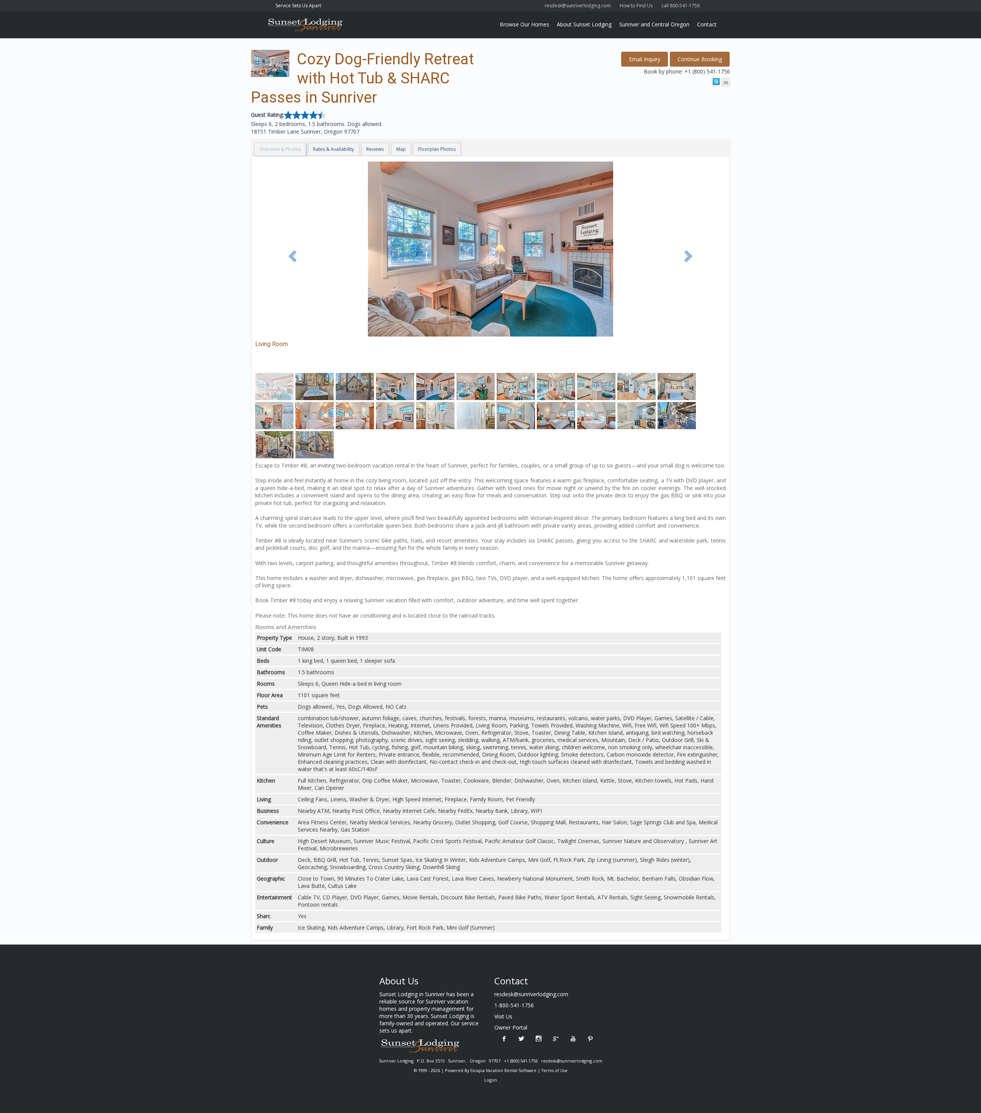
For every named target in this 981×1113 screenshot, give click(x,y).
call (681, 5)
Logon (490, 1080)
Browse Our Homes (524, 24)
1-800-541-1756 (514, 1005)
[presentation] (280, 149)
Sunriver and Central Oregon (654, 24)
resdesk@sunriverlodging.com (578, 5)
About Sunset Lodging (584, 24)
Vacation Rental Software (511, 1070)
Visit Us (503, 1016)
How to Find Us (636, 5)
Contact (707, 24)
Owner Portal (510, 1027)
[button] (700, 59)
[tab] (280, 149)
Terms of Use (554, 1070)
